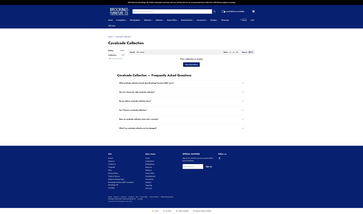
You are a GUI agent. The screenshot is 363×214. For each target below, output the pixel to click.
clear (123, 55)
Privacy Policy (113, 173)
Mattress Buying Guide (116, 179)
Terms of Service (114, 176)
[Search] (214, 11)
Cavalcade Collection (117, 58)
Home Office (172, 20)
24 (230, 52)
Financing (225, 20)
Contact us (112, 164)
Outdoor (213, 20)
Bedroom (148, 20)
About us (111, 161)
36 (233, 52)
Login (252, 20)
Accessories (201, 20)
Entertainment (187, 20)
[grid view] (250, 52)
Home (110, 20)
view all (122, 50)
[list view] (252, 52)
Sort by (132, 52)
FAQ (110, 170)
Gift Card (111, 26)
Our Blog (111, 188)
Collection (112, 55)
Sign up (209, 166)
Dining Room (135, 20)
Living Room (121, 20)
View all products (191, 64)
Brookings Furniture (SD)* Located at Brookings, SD (122, 199)
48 (237, 52)
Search (110, 158)
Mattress (159, 20)
